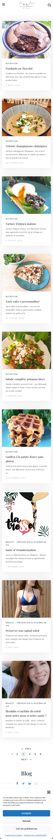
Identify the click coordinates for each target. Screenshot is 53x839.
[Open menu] (3, 4)
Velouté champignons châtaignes (26, 146)
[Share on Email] (36, 783)
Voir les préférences (26, 828)
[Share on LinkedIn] (30, 783)
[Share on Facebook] (17, 783)
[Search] (49, 5)
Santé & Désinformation (21, 550)
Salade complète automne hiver (25, 379)
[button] (48, 792)
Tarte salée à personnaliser (23, 301)
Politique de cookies (13, 835)
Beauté (10, 542)
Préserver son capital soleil (22, 630)
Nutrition (12, 63)
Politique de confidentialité (35, 835)
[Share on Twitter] (23, 783)
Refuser (26, 821)
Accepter (26, 813)
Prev (28, 748)
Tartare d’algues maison (21, 224)
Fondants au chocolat (19, 68)
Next (24, 759)
